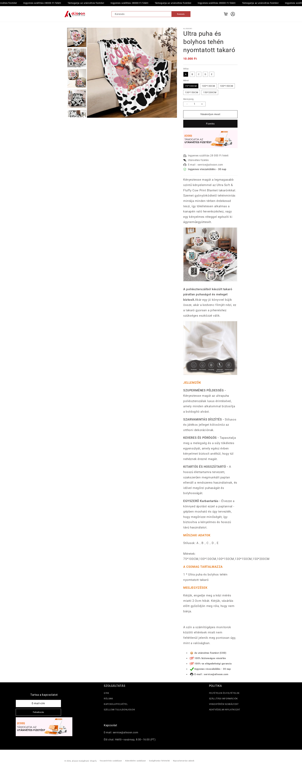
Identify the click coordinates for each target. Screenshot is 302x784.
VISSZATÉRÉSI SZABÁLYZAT (224, 704)
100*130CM (208, 86)
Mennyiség (188, 99)
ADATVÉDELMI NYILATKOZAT (224, 709)
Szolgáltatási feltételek (159, 761)
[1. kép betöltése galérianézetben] (76, 37)
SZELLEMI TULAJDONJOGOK (119, 709)
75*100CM (191, 86)
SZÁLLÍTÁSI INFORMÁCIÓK (223, 698)
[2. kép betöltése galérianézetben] (76, 57)
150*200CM (209, 92)
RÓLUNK (108, 698)
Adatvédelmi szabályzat (135, 761)
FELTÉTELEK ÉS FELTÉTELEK (224, 693)
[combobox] (151, 14)
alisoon (75, 761)
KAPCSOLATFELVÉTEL (116, 704)
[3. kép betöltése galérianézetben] (76, 78)
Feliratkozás (38, 712)
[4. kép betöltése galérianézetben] (76, 98)
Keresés (181, 14)
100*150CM (226, 86)
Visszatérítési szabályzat (111, 761)
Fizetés (210, 123)
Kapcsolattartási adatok (183, 761)
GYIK (106, 693)
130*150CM (191, 92)
